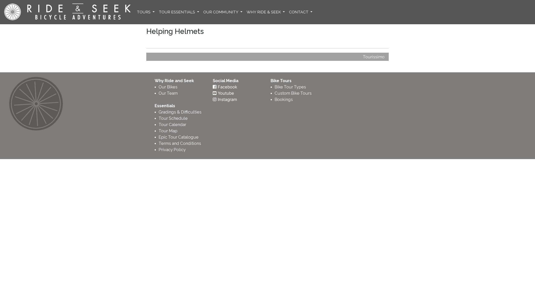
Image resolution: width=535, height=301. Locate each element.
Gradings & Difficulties (180, 112)
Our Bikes (168, 86)
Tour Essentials (177, 12)
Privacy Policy (172, 149)
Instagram (227, 99)
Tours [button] (144, 12)
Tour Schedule (173, 118)
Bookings (284, 99)
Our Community (221, 12)
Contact (299, 12)
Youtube (226, 93)
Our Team (168, 93)
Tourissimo (374, 56)
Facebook (227, 86)
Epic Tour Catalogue (179, 137)
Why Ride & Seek (264, 12)
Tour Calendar (172, 124)
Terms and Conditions (180, 143)
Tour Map (168, 130)
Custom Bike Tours (293, 93)
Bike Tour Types (290, 86)
